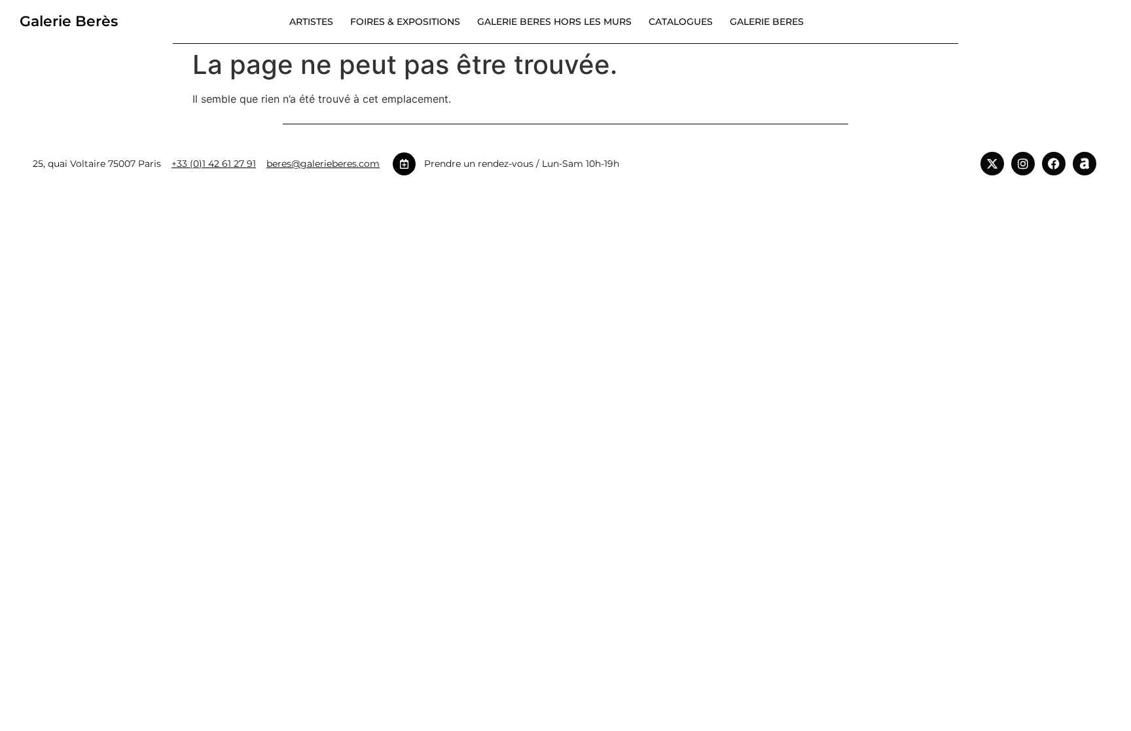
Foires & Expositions (405, 21)
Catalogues (681, 21)
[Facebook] (1054, 163)
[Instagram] (1023, 163)
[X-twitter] (992, 163)
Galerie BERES (767, 21)
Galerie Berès (69, 21)
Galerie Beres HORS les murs (554, 21)
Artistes (311, 21)
